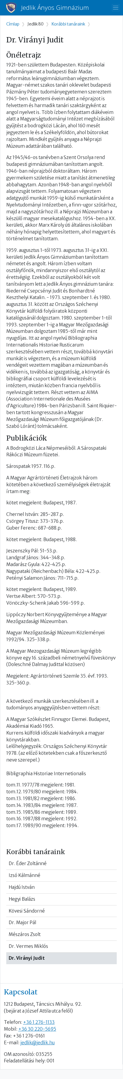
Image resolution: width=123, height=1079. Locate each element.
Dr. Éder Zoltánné (28, 863)
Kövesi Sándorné (27, 911)
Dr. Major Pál (22, 922)
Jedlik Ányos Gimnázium (55, 7)
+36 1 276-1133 (39, 1022)
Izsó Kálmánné (24, 875)
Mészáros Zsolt (25, 934)
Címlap (12, 24)
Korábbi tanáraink (68, 24)
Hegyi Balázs (22, 899)
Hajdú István (22, 887)
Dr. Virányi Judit (27, 958)
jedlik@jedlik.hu (37, 1042)
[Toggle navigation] (115, 8)
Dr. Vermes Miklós (28, 946)
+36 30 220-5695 (37, 1029)
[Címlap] (13, 7)
